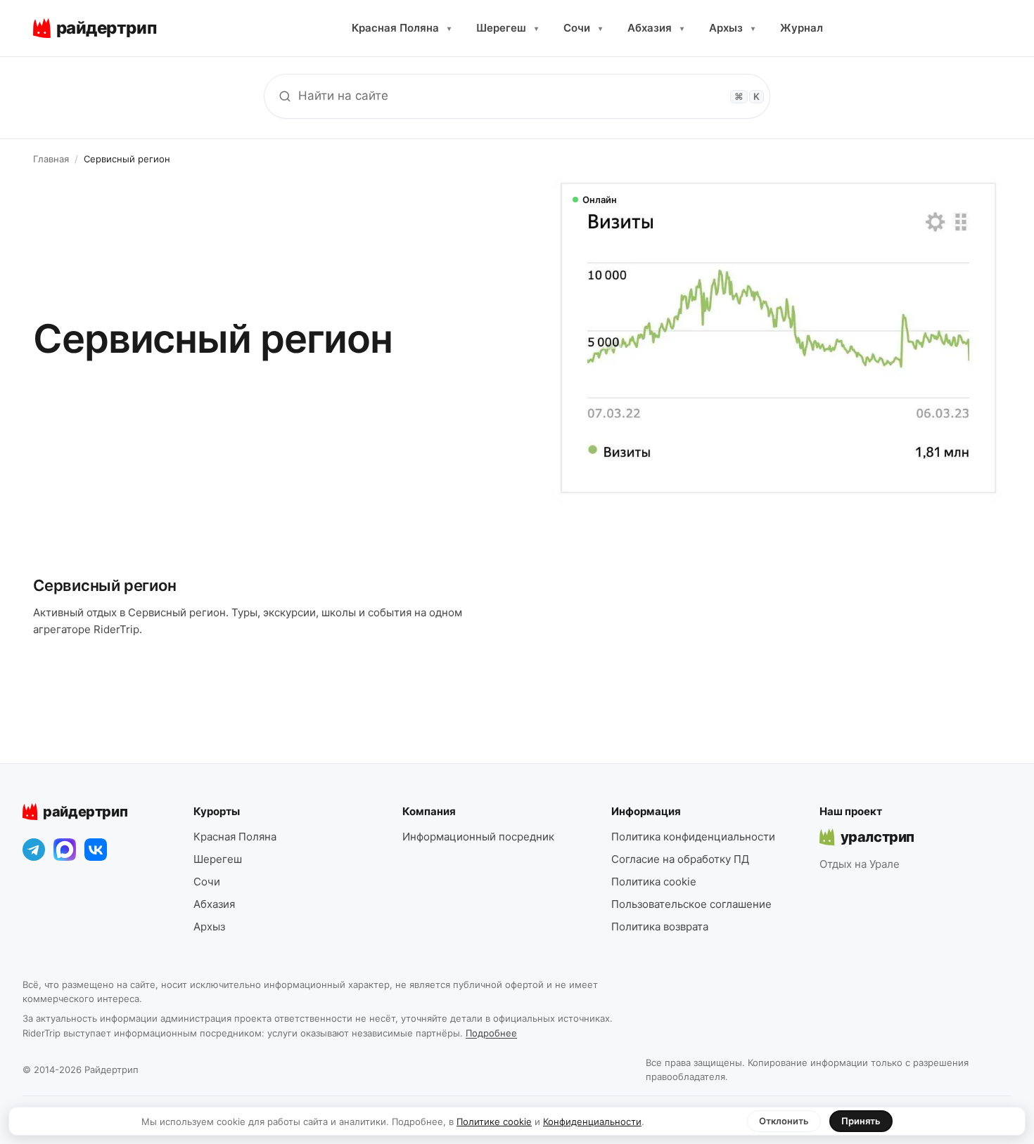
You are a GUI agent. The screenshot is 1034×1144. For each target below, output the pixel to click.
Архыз (732, 27)
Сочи (582, 27)
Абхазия (655, 27)
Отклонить (784, 1120)
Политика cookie (653, 881)
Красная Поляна (401, 27)
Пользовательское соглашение (691, 904)
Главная (51, 158)
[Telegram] (34, 849)
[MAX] (64, 849)
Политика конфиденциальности (693, 836)
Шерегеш (507, 27)
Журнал (801, 27)
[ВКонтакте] (95, 849)
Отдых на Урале (859, 864)
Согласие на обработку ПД (680, 859)
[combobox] (517, 96)
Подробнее (491, 1033)
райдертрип (85, 811)
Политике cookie (494, 1121)
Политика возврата (659, 926)
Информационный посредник (478, 836)
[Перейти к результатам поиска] (285, 96)
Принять (861, 1120)
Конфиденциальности (592, 1121)
